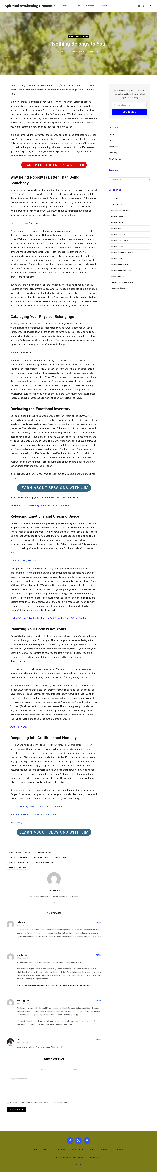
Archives (60, 1150)
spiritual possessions (44, 863)
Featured (114, 198)
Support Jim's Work (118, 276)
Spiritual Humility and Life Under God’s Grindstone (36, 806)
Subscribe (106, 1150)
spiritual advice (43, 853)
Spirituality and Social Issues (122, 270)
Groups (111, 141)
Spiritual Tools (116, 258)
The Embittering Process (23, 560)
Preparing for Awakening (120, 210)
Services (47, 1150)
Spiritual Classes (117, 222)
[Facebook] (70, 1140)
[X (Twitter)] (78, 1140)
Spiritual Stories (117, 246)
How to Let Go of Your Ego (24, 223)
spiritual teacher (17, 867)
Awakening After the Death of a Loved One (33, 814)
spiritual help (60, 858)
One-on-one (113, 147)
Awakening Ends (18, 726)
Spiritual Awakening (78, 36)
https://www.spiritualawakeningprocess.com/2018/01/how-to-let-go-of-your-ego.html (54, 985)
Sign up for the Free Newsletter (54, 165)
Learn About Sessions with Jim (54, 488)
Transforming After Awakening (123, 282)
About (36, 1150)
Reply (98, 922)
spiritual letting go (18, 863)
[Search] (150, 6)
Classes (112, 134)
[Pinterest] (87, 1140)
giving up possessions (19, 853)
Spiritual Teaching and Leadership (124, 252)
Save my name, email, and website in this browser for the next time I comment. (40, 1103)
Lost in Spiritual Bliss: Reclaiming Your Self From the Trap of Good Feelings (48, 618)
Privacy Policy (77, 1150)
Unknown (21, 922)
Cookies (93, 1150)
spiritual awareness (19, 858)
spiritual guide (41, 858)
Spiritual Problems (118, 234)
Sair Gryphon (23, 1000)
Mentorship (113, 153)
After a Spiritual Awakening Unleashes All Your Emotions (39, 505)
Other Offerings (115, 159)
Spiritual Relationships (119, 240)
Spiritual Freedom (117, 228)
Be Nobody (17, 194)
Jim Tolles (65, 51)
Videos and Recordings (119, 288)
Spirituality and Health (119, 264)
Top (79, 1164)
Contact (120, 1150)
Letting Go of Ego (117, 204)
